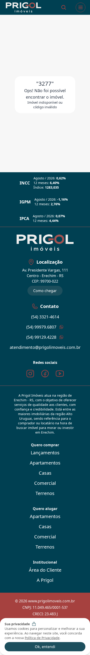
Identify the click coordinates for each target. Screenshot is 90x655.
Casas (45, 473)
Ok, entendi (45, 646)
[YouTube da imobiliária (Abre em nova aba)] (59, 373)
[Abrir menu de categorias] (80, 7)
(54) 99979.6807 (41, 327)
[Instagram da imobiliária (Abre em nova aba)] (30, 373)
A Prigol (45, 580)
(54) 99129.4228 (41, 337)
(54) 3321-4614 (45, 317)
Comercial (45, 483)
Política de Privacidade (42, 638)
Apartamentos (45, 463)
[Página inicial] (23, 7)
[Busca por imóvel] (63, 7)
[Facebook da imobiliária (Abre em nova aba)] (45, 373)
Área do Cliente (45, 570)
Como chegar (45, 290)
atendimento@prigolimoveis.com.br (45, 347)
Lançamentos (45, 453)
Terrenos (45, 493)
